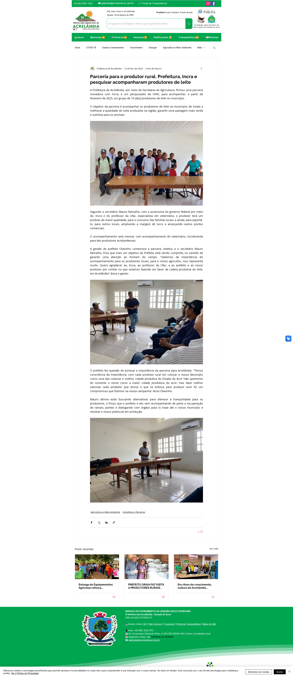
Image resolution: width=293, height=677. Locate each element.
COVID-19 (91, 47)
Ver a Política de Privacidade (25, 673)
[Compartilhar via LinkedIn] (106, 522)
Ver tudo (214, 548)
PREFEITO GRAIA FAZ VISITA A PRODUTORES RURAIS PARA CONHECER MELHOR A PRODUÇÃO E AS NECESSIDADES (146, 586)
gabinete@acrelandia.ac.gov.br (117, 3)
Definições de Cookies (258, 671)
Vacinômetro (136, 47)
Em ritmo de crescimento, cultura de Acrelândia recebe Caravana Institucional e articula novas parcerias (195, 586)
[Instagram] (208, 3)
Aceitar (279, 671)
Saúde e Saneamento (113, 47)
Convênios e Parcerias (134, 512)
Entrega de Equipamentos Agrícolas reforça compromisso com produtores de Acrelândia (96, 586)
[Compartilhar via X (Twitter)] (99, 522)
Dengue (153, 47)
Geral (77, 47)
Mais (199, 47)
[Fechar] (289, 672)
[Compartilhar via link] (113, 522)
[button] (98, 37)
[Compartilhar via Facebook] (91, 522)
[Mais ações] (201, 68)
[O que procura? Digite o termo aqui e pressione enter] (188, 23)
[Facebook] (213, 3)
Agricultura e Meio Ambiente (177, 47)
